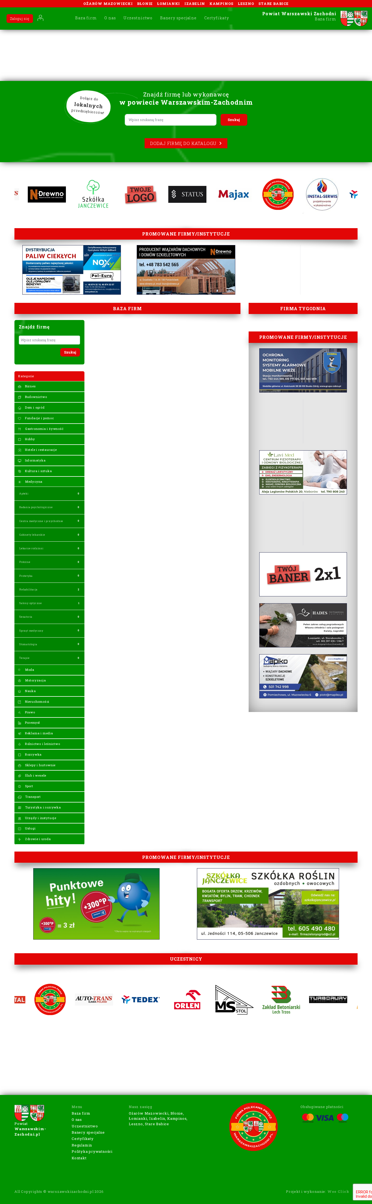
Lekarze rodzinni (31, 548)
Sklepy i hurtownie (40, 765)
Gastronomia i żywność (44, 429)
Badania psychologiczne (36, 507)
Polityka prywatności (92, 1151)
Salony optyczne (30, 603)
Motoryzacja (35, 680)
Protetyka (26, 575)
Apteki (24, 493)
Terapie (24, 657)
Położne (25, 561)
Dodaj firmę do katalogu (183, 143)
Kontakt (79, 1157)
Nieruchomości (36, 701)
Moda (29, 670)
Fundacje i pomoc (39, 418)
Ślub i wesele (35, 775)
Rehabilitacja (28, 589)
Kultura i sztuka (38, 471)
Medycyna (33, 481)
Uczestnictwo (138, 17)
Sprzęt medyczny (31, 630)
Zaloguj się (19, 18)
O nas (110, 17)
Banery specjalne (178, 17)
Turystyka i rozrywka (42, 807)
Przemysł (32, 722)
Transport (32, 797)
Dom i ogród (34, 407)
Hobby (29, 439)
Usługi (30, 828)
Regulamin (82, 1145)
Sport (28, 786)
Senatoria (25, 616)
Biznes (30, 386)
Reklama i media (38, 733)
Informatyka (35, 460)
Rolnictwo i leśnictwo (42, 744)
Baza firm (86, 17)
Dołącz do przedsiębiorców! (88, 105)
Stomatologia (28, 644)
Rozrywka (33, 754)
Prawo (29, 712)
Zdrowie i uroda (37, 839)
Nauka (30, 691)
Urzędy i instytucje (40, 818)
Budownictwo (35, 397)
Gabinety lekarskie (32, 534)
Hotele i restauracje (40, 450)
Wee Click (338, 1191)
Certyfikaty (216, 17)
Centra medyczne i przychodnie (41, 521)
